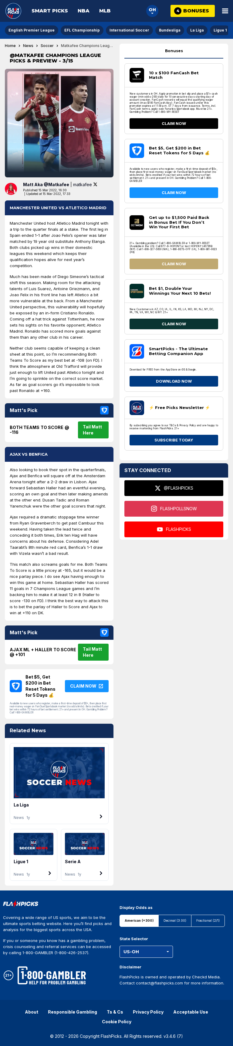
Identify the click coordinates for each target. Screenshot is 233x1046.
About (31, 1011)
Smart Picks (50, 11)
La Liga (197, 30)
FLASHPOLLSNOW (178, 508)
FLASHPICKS (178, 529)
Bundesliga (170, 30)
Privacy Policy (148, 1011)
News (28, 46)
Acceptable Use (190, 1011)
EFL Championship (82, 30)
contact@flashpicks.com (159, 983)
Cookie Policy (116, 1021)
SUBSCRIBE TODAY (173, 440)
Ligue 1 (220, 30)
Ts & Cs (115, 1011)
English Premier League (31, 30)
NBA (83, 11)
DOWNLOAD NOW (174, 381)
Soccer (47, 46)
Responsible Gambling (72, 1011)
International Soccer (129, 30)
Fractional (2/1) (208, 921)
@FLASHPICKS (178, 488)
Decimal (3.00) (175, 921)
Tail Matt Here (92, 429)
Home (10, 46)
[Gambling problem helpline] (52, 975)
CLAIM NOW (174, 123)
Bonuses (174, 51)
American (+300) (139, 921)
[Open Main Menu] (225, 10)
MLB (105, 11)
